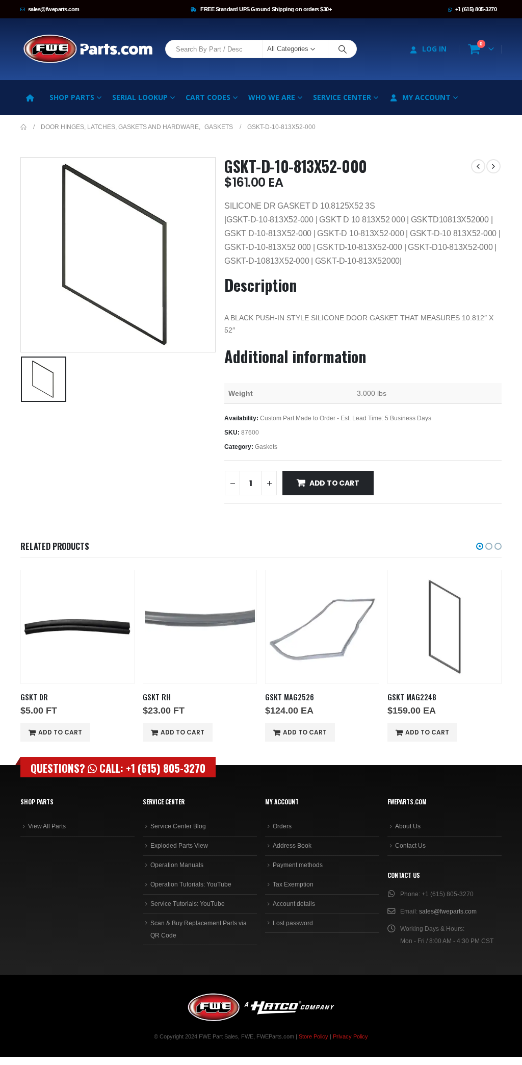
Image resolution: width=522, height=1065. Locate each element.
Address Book (292, 845)
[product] (77, 627)
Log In (434, 49)
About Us (408, 826)
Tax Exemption (293, 884)
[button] (479, 546)
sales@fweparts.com (54, 9)
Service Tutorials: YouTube (187, 903)
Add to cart (334, 483)
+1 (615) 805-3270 (476, 9)
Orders (282, 826)
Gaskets (266, 446)
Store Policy (313, 1036)
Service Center (342, 97)
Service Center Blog (178, 826)
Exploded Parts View (179, 845)
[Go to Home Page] (23, 127)
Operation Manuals (176, 865)
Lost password (293, 923)
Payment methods (298, 865)
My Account (426, 97)
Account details (294, 903)
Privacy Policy (350, 1036)
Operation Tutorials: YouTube (190, 884)
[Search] (342, 49)
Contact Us (410, 845)
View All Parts (47, 826)
